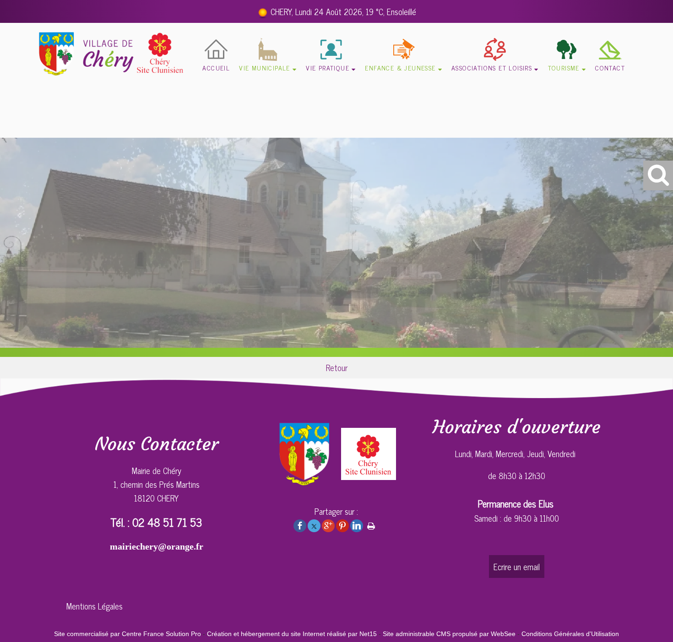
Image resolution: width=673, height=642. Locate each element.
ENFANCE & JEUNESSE (400, 67)
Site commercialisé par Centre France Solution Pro (127, 633)
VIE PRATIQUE (327, 67)
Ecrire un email (517, 566)
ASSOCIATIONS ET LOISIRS (491, 67)
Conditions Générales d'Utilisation (570, 633)
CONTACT (610, 67)
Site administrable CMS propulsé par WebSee (449, 633)
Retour (336, 367)
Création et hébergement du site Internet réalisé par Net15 (292, 633)
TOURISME (564, 67)
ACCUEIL (216, 67)
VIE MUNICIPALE (264, 67)
